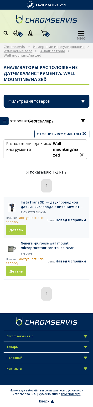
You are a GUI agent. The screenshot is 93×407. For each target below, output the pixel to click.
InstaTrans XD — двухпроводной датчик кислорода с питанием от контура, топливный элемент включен (50, 204)
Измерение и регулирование (59, 46)
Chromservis (14, 46)
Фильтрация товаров (29, 101)
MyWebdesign (71, 394)
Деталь (16, 229)
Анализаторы (52, 50)
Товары (12, 347)
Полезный (14, 358)
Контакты (14, 368)
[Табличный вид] (4, 121)
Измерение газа (18, 50)
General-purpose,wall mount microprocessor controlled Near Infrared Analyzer (47, 245)
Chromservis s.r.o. (20, 336)
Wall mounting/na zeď (22, 55)
